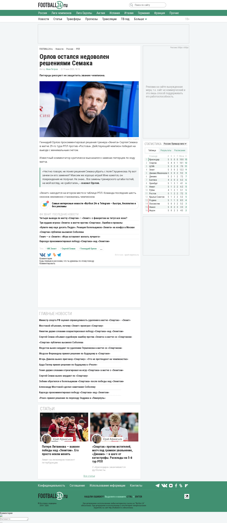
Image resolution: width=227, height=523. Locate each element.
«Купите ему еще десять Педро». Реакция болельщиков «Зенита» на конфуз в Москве (87, 227)
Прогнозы (91, 19)
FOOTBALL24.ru (53, 5)
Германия (144, 13)
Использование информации (107, 485)
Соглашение (77, 485)
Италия (128, 13)
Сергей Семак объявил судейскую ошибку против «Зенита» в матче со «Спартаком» (85, 336)
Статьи (57, 19)
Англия (101, 13)
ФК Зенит (52, 248)
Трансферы (74, 19)
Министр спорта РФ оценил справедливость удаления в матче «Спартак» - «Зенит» (84, 320)
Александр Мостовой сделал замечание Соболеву (67, 386)
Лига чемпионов (61, 13)
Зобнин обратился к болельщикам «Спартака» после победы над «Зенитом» (81, 381)
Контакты (136, 485)
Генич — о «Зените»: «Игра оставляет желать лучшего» (70, 236)
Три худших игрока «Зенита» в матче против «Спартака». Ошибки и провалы (81, 222)
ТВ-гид (125, 19)
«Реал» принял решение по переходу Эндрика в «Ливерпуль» (72, 398)
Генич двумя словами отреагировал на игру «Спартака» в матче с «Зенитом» (81, 370)
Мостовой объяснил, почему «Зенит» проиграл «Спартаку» (71, 325)
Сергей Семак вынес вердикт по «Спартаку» (63, 375)
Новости (43, 19)
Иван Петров (52, 69)
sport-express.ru (131, 255)
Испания (114, 13)
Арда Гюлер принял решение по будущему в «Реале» (68, 364)
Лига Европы (84, 13)
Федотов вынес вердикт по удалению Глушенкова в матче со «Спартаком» (80, 348)
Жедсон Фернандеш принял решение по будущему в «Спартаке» (74, 353)
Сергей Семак (68, 248)
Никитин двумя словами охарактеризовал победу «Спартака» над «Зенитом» (81, 331)
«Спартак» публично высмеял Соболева (62, 232)
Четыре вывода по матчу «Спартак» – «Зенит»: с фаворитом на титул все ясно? (83, 218)
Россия (42, 13)
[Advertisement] (113, 33)
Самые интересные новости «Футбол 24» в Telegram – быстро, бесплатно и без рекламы (94, 205)
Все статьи (89, 476)
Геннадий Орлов (88, 248)
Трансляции (109, 19)
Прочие (174, 13)
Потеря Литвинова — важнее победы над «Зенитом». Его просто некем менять (61, 450)
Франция (159, 13)
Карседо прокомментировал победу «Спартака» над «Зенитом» (75, 241)
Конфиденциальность (51, 485)
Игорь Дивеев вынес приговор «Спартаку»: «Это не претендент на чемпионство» (83, 359)
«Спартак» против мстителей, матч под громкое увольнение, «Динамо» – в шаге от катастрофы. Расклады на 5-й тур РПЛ (112, 454)
